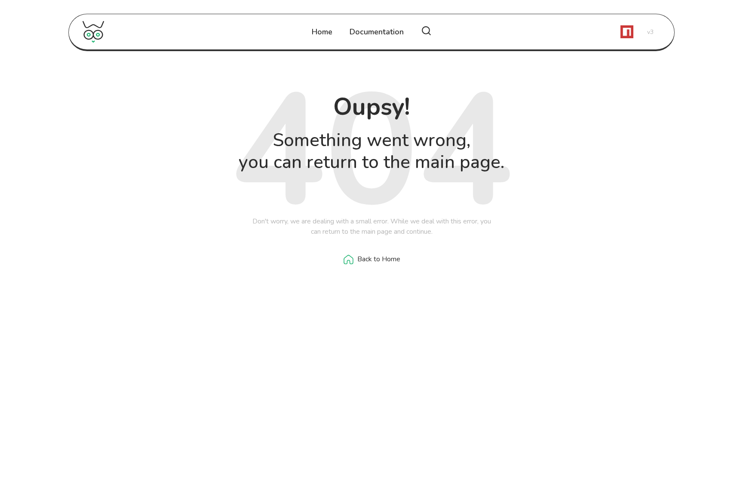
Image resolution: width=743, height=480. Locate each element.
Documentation (377, 32)
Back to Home (378, 259)
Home (322, 32)
